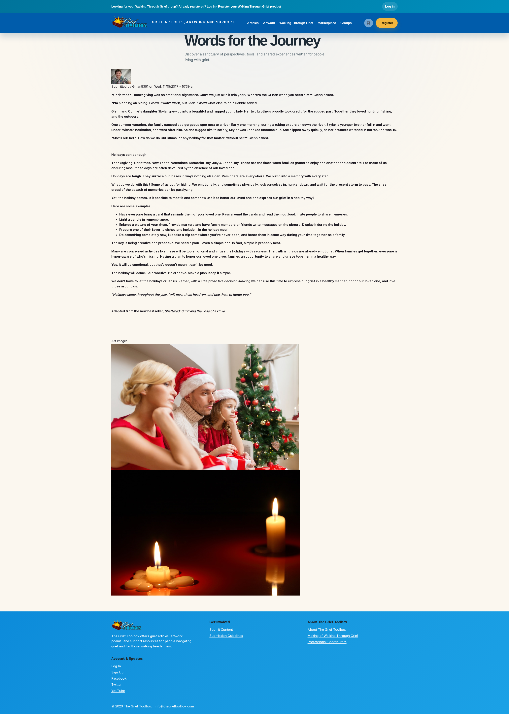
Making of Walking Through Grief (333, 636)
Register (387, 23)
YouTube (118, 691)
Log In (116, 666)
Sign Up (117, 672)
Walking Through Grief (296, 23)
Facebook (118, 678)
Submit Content (221, 630)
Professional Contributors (327, 642)
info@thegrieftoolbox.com (174, 706)
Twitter (116, 685)
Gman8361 (140, 86)
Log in (390, 6)
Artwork (269, 23)
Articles (253, 23)
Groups (346, 23)
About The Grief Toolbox (327, 630)
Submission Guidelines (226, 636)
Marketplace (327, 23)
